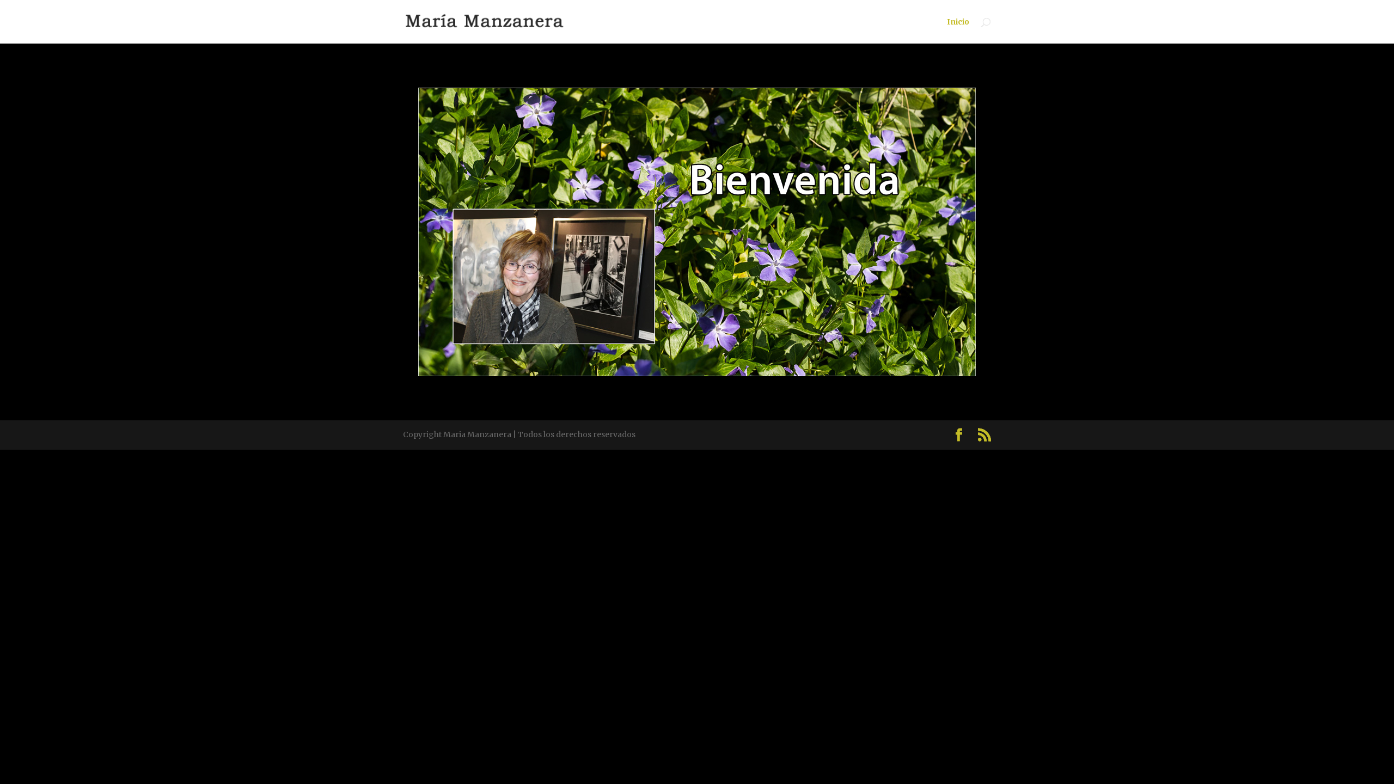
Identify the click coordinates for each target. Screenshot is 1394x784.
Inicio (958, 22)
